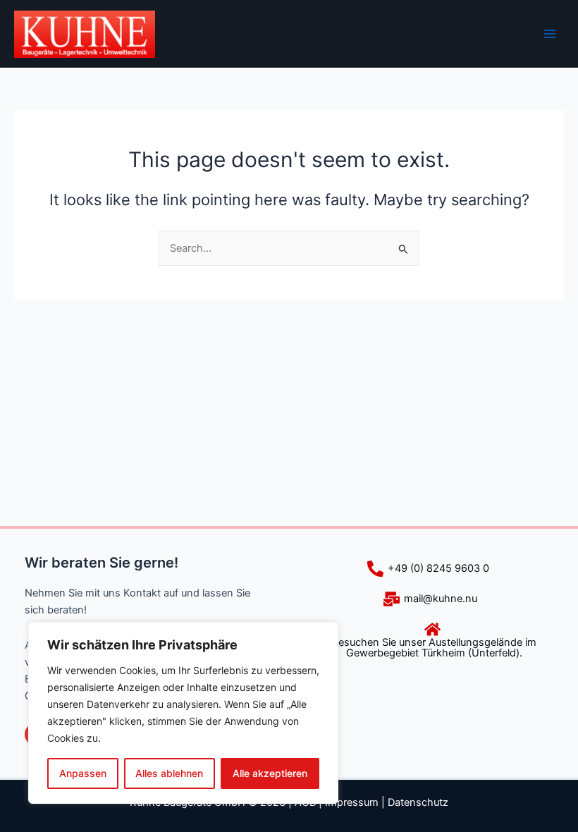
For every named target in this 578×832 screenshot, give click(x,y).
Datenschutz (418, 802)
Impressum (352, 802)
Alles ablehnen (169, 773)
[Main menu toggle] (550, 34)
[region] (183, 713)
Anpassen (82, 773)
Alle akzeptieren (270, 773)
